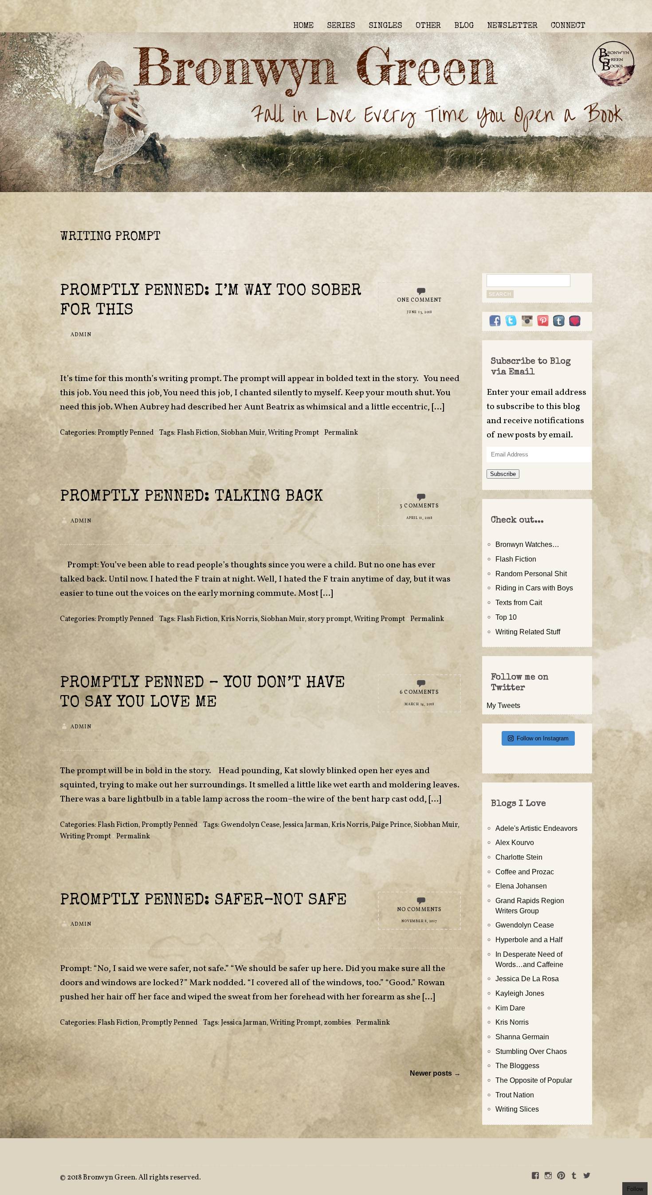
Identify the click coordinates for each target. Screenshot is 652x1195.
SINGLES (385, 26)
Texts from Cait (518, 602)
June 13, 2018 (419, 312)
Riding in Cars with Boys (534, 588)
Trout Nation (514, 1095)
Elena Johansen (521, 886)
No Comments (419, 909)
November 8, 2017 (419, 921)
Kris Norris (239, 619)
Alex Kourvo (514, 842)
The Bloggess (517, 1065)
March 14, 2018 (419, 704)
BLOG (464, 26)
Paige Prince (391, 825)
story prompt (329, 619)
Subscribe (503, 474)
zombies (337, 1023)
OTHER (428, 26)
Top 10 (506, 617)
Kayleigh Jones (519, 993)
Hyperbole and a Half (528, 939)
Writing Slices (517, 1109)
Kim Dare (510, 1008)
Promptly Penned (126, 433)
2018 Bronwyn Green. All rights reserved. (134, 1178)
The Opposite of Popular (533, 1080)
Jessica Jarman (305, 825)
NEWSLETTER (512, 26)
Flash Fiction (197, 433)
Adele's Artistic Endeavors (536, 828)
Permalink (341, 433)
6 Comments (419, 692)
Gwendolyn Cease (250, 825)
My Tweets (503, 705)
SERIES (341, 26)
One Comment (419, 300)
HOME (303, 26)
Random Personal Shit (531, 574)
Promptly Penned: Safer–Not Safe (203, 901)
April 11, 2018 (419, 518)
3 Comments (419, 506)
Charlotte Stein (518, 857)
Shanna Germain (522, 1037)
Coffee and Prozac (524, 872)
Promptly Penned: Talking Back (191, 497)
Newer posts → (435, 1073)
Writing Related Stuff (527, 632)
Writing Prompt (293, 433)
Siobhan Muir (243, 433)
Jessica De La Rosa (527, 979)
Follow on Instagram (543, 738)
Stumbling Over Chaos (531, 1051)
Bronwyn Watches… (527, 544)
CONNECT (568, 26)
